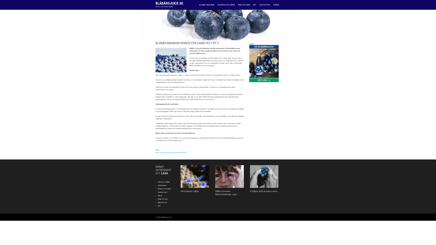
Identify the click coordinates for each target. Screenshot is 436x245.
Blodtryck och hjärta (226, 5)
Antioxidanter (162, 185)
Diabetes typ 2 (162, 192)
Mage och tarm (244, 5)
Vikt (254, 5)
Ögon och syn (264, 5)
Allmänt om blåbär (206, 5)
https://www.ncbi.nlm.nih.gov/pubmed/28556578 (171, 152)
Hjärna (276, 5)
